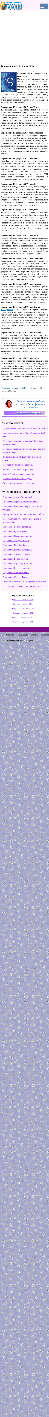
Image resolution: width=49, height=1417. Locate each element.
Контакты (10, 635)
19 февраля (7, 309)
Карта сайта (23, 635)
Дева (25, 212)
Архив (30, 640)
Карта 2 (34, 635)
